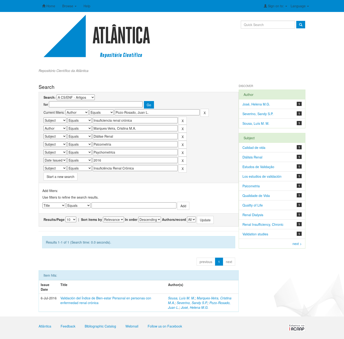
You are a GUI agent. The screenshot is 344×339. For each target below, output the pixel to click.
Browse (68, 6)
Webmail (131, 326)
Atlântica (45, 326)
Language (299, 6)
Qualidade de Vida (256, 195)
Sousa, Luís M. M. (181, 298)
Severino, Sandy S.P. (192, 302)
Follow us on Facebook (165, 326)
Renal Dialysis (252, 214)
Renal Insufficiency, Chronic (262, 224)
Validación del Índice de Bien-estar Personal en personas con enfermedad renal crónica (105, 300)
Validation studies (255, 234)
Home (50, 6)
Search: (50, 97)
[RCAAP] (297, 327)
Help (87, 6)
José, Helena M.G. (195, 307)
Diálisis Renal (252, 157)
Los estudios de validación (262, 176)
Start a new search (60, 176)
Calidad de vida (253, 147)
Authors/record (174, 219)
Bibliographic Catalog (100, 326)
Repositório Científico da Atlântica (63, 70)
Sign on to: (276, 6)
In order (131, 219)
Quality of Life (252, 205)
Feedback (68, 326)
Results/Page (54, 219)
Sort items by (91, 219)
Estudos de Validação (258, 166)
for (46, 104)
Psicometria (251, 186)
